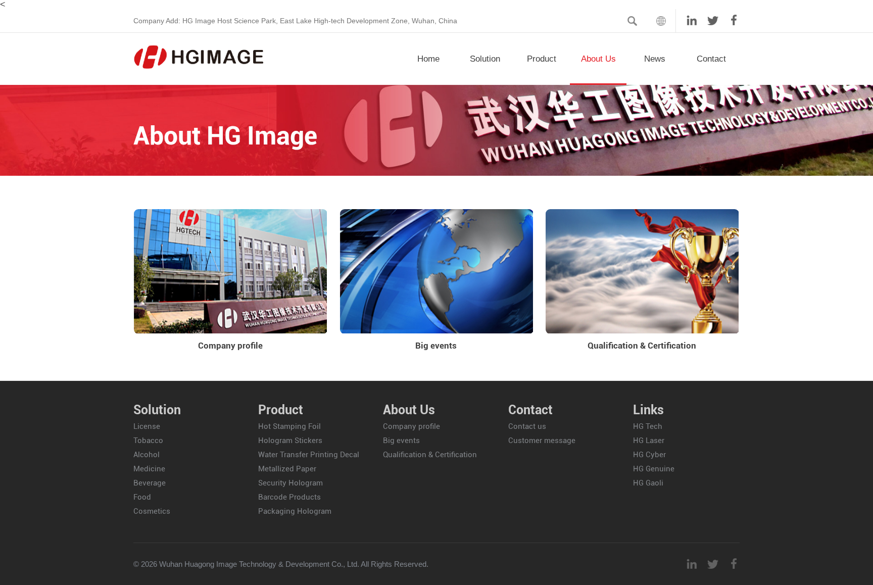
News (654, 59)
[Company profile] (230, 271)
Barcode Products (289, 497)
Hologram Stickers (290, 440)
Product (541, 59)
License (146, 426)
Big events (436, 345)
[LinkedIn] (686, 17)
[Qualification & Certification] (642, 271)
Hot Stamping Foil (289, 426)
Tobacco (148, 440)
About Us (598, 59)
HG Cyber (649, 454)
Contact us (527, 426)
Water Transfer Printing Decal (308, 454)
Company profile (230, 345)
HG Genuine (653, 468)
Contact (711, 59)
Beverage (149, 483)
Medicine (149, 468)
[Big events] (436, 271)
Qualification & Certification (642, 345)
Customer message (541, 440)
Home (428, 59)
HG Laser (648, 440)
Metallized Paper (287, 468)
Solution (485, 59)
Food (142, 497)
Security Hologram (290, 483)
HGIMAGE (199, 57)
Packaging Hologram (294, 511)
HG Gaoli (648, 483)
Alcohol (146, 454)
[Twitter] (707, 17)
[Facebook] (729, 17)
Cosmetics (151, 511)
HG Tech (647, 426)
